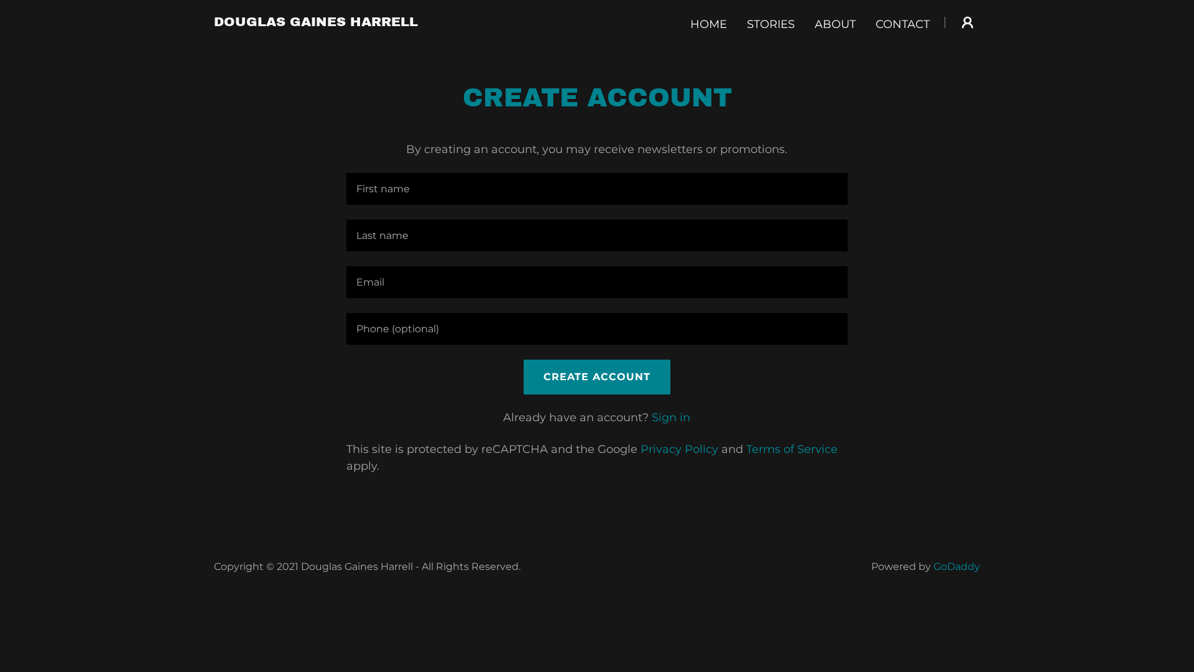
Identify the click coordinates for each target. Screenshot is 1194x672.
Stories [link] (771, 24)
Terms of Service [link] (792, 449)
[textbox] (596, 189)
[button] (967, 22)
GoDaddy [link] (956, 566)
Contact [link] (903, 24)
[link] (316, 22)
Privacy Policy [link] (679, 449)
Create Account (597, 377)
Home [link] (708, 24)
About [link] (835, 24)
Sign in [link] (671, 417)
